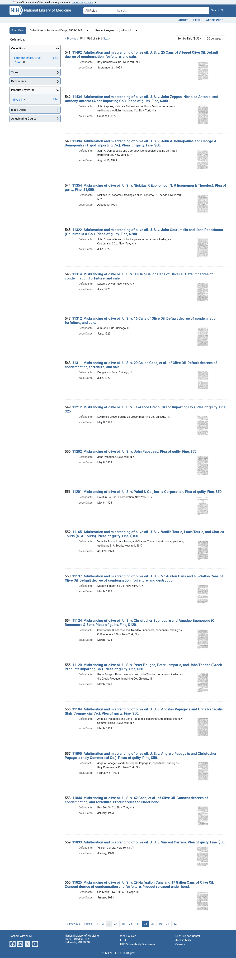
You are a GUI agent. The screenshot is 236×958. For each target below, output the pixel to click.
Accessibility (183, 940)
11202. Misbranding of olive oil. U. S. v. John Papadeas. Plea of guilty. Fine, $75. (134, 451)
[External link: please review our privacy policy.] (13, 943)
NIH (112, 953)
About (183, 20)
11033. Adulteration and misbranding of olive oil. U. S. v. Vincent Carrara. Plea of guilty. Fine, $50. (148, 842)
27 (138, 923)
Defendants (18, 81)
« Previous (71, 38)
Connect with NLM (21, 936)
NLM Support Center (187, 936)
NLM (104, 953)
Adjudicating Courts (23, 118)
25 (123, 923)
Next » (107, 38)
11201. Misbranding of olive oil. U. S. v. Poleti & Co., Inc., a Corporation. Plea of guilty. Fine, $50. (147, 492)
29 (152, 923)
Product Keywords (23, 90)
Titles (14, 72)
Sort (188, 38)
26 (130, 923)
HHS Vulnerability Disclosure (137, 944)
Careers (180, 944)
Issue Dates (18, 109)
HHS (119, 953)
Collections (18, 48)
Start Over (18, 30)
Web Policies (128, 936)
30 (160, 923)
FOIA (123, 940)
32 (175, 923)
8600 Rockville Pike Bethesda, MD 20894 (77, 940)
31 (167, 923)
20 (214, 38)
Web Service (214, 20)
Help (196, 20)
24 (115, 923)
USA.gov (129, 953)
